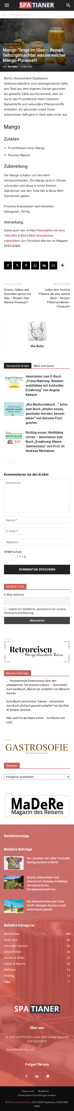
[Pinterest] (26, 265)
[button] (6, 5)
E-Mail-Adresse (14, 594)
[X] (17, 265)
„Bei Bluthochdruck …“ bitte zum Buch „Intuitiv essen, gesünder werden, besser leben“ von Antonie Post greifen (46, 413)
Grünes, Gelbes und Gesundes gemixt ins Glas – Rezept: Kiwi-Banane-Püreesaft (17, 296)
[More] (62, 265)
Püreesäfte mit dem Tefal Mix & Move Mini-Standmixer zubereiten (34, 235)
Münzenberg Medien (19, 1102)
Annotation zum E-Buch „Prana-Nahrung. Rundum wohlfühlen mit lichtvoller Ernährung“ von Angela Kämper (45, 385)
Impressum (28, 1091)
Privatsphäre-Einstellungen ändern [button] (37, 1095)
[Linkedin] (44, 265)
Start (4, 14)
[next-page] (12, 460)
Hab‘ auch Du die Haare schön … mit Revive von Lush (35, 720)
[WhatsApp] (35, 265)
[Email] (53, 265)
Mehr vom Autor (44, 366)
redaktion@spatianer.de (51, 1049)
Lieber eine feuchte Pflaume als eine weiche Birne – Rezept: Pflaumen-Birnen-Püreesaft (54, 298)
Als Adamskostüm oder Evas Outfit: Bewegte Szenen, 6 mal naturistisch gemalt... (46, 905)
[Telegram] (48, 1076)
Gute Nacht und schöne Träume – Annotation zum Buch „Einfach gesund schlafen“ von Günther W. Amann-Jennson (37, 705)
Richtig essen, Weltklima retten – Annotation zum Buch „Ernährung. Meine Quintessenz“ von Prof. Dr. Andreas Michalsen (45, 441)
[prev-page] (6, 460)
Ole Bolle (13, 66)
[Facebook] (8, 265)
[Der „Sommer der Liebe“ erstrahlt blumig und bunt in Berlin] (14, 863)
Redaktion (43, 1091)
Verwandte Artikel (17, 366)
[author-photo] (37, 340)
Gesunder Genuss (21, 14)
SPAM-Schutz (13, 551)
